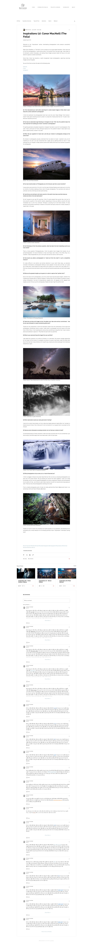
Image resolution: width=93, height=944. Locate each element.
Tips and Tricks (36, 21)
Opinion (50, 21)
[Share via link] (33, 554)
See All (75, 565)
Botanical (55, 21)
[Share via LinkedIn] (29, 554)
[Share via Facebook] (23, 554)
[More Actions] (69, 607)
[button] (74, 21)
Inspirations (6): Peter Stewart (65, 581)
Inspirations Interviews (27, 21)
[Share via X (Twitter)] (26, 554)
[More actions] (69, 30)
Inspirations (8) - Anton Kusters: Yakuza (24, 581)
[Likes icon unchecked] (27, 623)
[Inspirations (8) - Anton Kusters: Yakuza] (26, 573)
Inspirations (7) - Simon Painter (45, 581)
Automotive (44, 21)
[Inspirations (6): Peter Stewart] (67, 573)
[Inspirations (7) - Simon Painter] (46, 573)
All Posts (18, 21)
